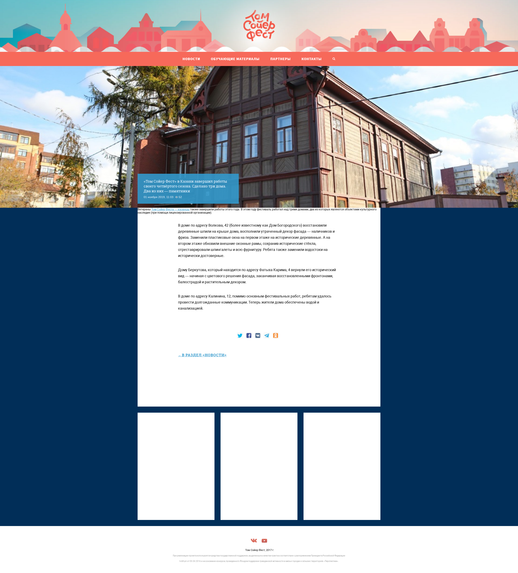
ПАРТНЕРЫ (280, 58)
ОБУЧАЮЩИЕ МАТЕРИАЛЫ (235, 58)
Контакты (311, 58)
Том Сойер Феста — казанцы (170, 209)
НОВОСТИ (191, 58)
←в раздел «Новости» (202, 355)
